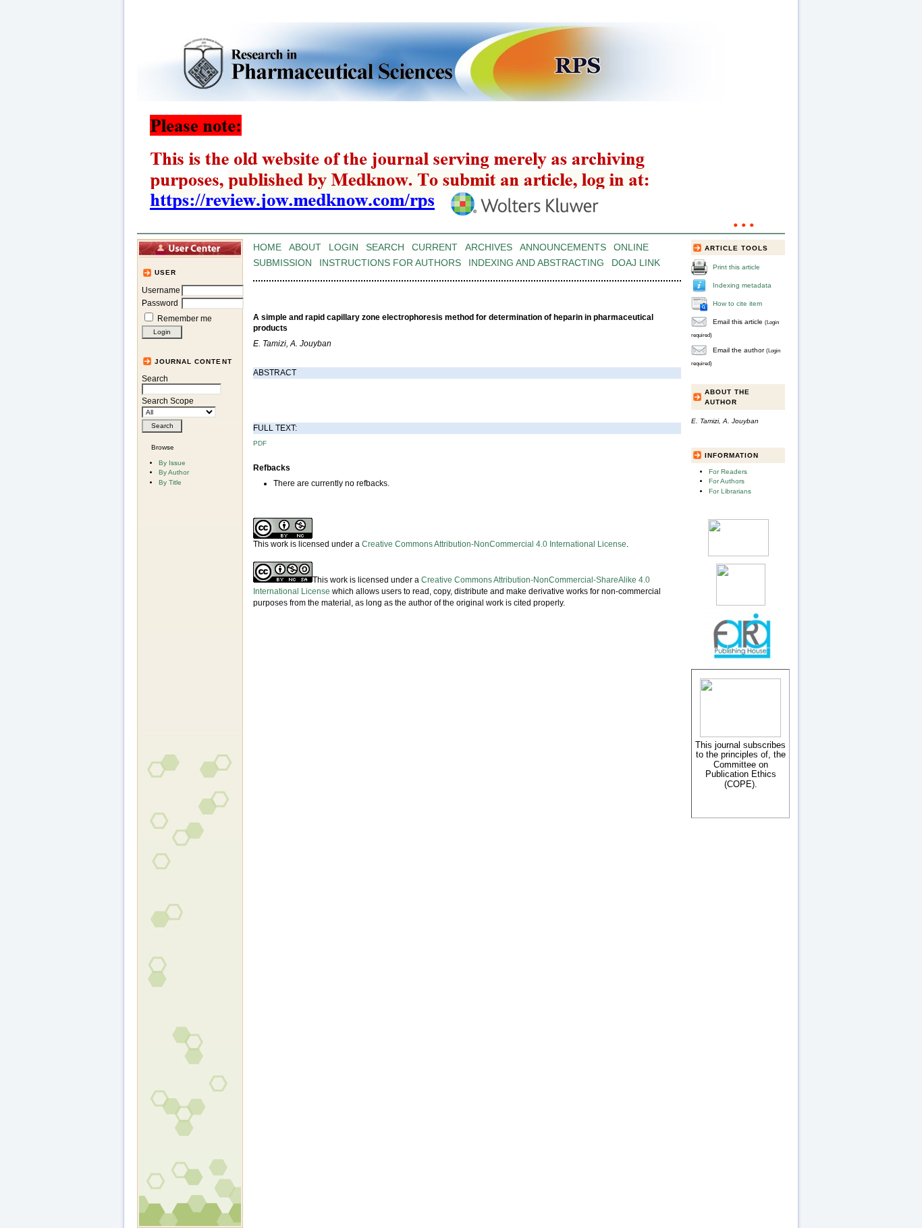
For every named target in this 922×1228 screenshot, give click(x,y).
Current (435, 247)
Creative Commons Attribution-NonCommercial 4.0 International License (494, 544)
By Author (174, 472)
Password (160, 303)
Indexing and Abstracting (536, 263)
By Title (170, 482)
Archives (488, 247)
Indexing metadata (742, 285)
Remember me (184, 318)
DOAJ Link (636, 263)
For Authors (726, 481)
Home (267, 247)
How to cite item (737, 303)
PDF (260, 443)
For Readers (728, 471)
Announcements (563, 247)
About (305, 247)
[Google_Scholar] (738, 554)
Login (343, 247)
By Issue (172, 462)
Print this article (736, 267)
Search (155, 378)
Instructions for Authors (390, 263)
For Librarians (730, 491)
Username (161, 290)
